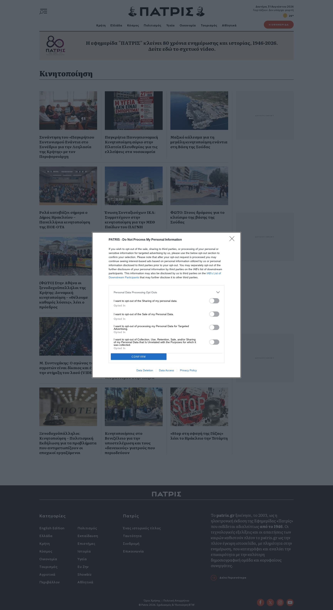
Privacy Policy (188, 370)
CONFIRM (139, 356)
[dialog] (166, 305)
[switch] (214, 300)
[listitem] (166, 292)
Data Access (166, 370)
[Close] (233, 240)
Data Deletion (144, 370)
